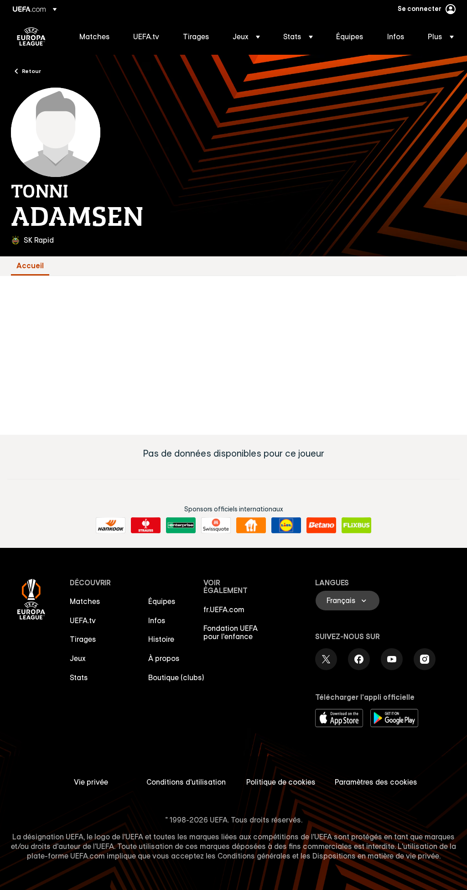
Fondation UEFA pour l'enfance (230, 632)
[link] (94, 36)
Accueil (30, 266)
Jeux (78, 658)
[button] (246, 36)
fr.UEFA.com (223, 609)
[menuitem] (94, 36)
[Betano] (321, 525)
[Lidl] (286, 525)
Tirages (83, 639)
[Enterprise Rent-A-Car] (181, 525)
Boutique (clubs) (176, 677)
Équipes (162, 601)
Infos (157, 620)
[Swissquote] (216, 525)
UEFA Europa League (31, 36)
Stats (79, 677)
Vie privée (91, 782)
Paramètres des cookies (376, 782)
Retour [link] (31, 71)
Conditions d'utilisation (186, 782)
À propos (164, 658)
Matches (85, 601)
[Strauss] (146, 525)
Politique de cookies (281, 782)
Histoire (161, 639)
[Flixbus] (356, 525)
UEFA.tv (83, 620)
